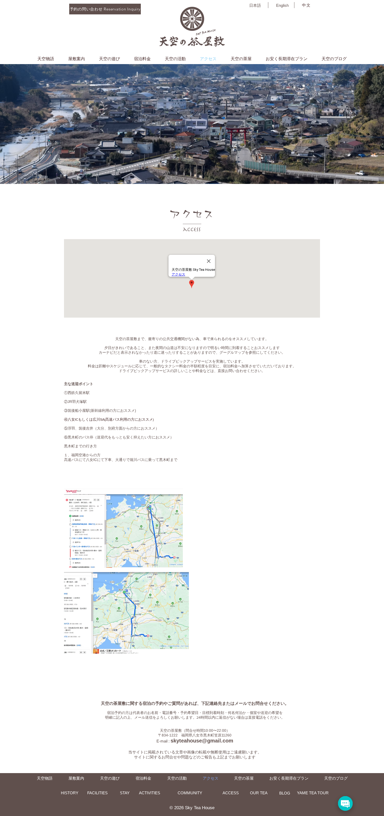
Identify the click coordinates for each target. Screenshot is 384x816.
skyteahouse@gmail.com (202, 741)
